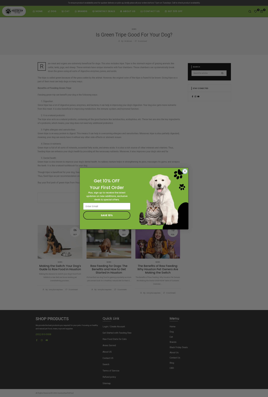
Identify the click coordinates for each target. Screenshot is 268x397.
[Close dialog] (184, 171)
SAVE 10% (107, 215)
